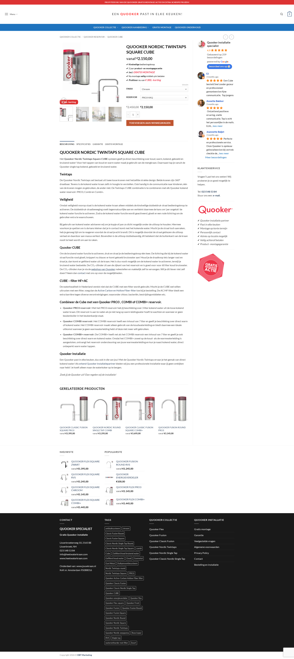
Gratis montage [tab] (114, 144)
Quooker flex (136, 598)
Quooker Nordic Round (115, 618)
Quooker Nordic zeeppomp (117, 633)
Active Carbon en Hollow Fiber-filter (117, 290)
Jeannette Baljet (215, 131)
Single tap (116, 638)
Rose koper (136, 633)
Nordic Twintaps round (115, 568)
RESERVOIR (131, 97)
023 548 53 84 (209, 191)
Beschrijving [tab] (67, 144)
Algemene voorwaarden (206, 546)
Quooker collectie (70, 37)
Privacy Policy (201, 552)
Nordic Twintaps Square (116, 573)
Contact (198, 558)
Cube (108, 553)
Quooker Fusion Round (132, 608)
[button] (11, 14)
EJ (207, 73)
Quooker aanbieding (134, 27)
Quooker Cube (115, 37)
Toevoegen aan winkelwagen (150, 123)
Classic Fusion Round (115, 533)
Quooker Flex (156, 529)
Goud (128, 558)
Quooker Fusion (112, 608)
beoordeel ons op (218, 66)
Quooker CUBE (112, 593)
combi (139, 548)
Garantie (199, 535)
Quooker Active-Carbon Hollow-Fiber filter (124, 578)
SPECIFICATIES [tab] (83, 144)
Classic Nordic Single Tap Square (120, 548)
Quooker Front (132, 603)
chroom (126, 528)
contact (82, 272)
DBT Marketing (84, 655)
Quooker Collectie (104, 27)
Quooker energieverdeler (117, 598)
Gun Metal (110, 563)
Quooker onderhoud (188, 27)
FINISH (129, 89)
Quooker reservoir (94, 37)
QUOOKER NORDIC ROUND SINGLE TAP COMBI (107, 429)
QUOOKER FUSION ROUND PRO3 (172, 429)
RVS (107, 638)
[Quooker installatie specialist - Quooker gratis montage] (147, 14)
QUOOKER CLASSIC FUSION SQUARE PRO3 (74, 429)
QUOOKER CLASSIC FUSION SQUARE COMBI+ (139, 429)
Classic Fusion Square (115, 538)
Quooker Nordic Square (116, 623)
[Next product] (225, 37)
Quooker (66, 247)
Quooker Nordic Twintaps (117, 628)
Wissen (185, 85)
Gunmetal (138, 558)
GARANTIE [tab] (98, 144)
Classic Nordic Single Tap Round (119, 543)
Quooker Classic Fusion (116, 583)
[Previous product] (231, 37)
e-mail (216, 195)
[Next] (116, 73)
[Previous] (65, 73)
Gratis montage (162, 27)
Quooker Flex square (115, 603)
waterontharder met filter (117, 643)
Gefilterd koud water (115, 558)
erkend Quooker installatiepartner (97, 363)
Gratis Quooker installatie (74, 534)
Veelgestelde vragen (204, 541)
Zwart (133, 643)
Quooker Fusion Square (116, 613)
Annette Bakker (215, 100)
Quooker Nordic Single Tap (163, 552)
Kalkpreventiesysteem (128, 563)
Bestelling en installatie (206, 564)
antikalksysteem (113, 528)
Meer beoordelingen (216, 157)
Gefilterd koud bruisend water (126, 553)
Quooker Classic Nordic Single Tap (120, 588)
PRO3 (131, 573)
